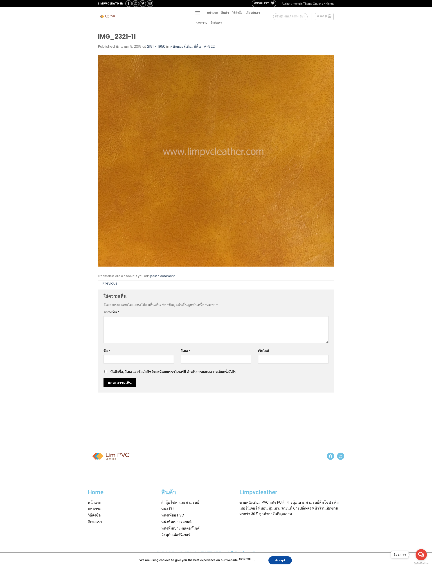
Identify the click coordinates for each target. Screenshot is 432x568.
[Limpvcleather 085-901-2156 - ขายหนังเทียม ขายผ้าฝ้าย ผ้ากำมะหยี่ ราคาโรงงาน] (131, 16)
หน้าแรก (212, 12)
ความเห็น (111, 312)
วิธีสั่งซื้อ (237, 12)
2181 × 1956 (156, 46)
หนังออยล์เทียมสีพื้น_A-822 (192, 46)
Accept (280, 560)
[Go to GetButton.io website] (421, 563)
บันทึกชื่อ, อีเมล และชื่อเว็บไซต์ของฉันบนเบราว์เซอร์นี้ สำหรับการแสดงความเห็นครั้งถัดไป (173, 372)
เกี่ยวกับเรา (253, 12)
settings (245, 559)
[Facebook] (330, 456)
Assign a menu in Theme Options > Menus (308, 3)
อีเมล (185, 351)
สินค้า (225, 12)
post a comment (162, 276)
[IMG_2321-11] (216, 160)
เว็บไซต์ (263, 351)
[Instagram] (340, 456)
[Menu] (197, 12)
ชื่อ (107, 351)
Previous (107, 283)
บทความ (201, 23)
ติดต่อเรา (216, 23)
